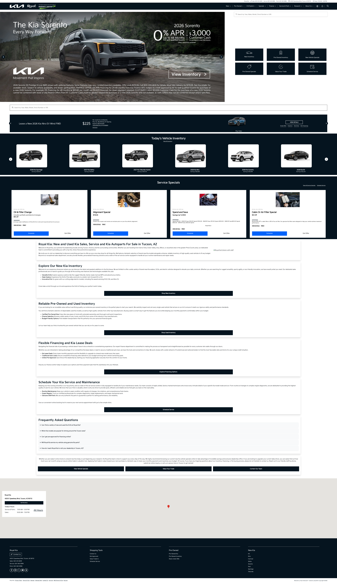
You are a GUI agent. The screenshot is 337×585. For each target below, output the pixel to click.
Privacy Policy (18, 580)
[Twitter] (19, 570)
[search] (328, 6)
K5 (249, 553)
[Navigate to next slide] (223, 57)
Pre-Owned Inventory (175, 556)
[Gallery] (112, 57)
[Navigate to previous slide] (1, 57)
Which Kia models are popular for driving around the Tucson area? (63, 431)
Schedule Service (321, 185)
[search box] (281, 14)
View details (294, 122)
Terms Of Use (26, 580)
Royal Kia (12, 580)
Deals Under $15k (174, 559)
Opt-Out (51, 580)
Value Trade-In (94, 559)
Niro (249, 556)
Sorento (250, 564)
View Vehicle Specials (81, 469)
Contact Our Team (256, 469)
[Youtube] (22, 570)
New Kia (251, 550)
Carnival (250, 559)
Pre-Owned (173, 550)
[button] (168, 506)
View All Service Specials (309, 185)
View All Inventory (167, 141)
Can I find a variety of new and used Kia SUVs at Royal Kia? (61, 425)
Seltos (250, 561)
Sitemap (32, 580)
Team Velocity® (304, 580)
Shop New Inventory (168, 293)
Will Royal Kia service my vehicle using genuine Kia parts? (61, 442)
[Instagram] (15, 570)
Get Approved (94, 556)
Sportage (250, 569)
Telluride (250, 571)
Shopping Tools (96, 550)
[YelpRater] (26, 570)
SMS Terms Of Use (58, 580)
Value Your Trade (168, 469)
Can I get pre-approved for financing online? (56, 437)
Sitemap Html (38, 580)
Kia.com (66, 580)
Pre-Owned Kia (173, 553)
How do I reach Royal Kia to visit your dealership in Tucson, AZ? (63, 448)
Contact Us (17, 554)
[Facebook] (11, 570)
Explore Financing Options (168, 372)
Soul (249, 566)
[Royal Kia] (24, 6)
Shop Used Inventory (168, 332)
